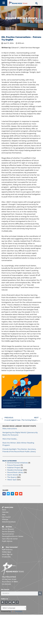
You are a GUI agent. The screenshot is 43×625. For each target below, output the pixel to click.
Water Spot (12, 480)
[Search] (40, 593)
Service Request (8, 529)
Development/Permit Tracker (12, 536)
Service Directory (8, 531)
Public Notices (7, 541)
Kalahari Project (13, 468)
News (4, 510)
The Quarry (11, 477)
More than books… (9, 439)
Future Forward (13, 465)
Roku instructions (9, 429)
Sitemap (5, 519)
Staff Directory (7, 549)
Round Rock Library (15, 472)
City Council (6, 517)
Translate (18, 611)
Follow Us (4, 599)
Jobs (3, 514)
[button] (4, 493)
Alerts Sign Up (7, 554)
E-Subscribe (6, 557)
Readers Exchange (15, 470)
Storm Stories (12, 475)
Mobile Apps (6, 552)
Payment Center (8, 534)
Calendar (5, 512)
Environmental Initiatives (17, 463)
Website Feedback (9, 522)
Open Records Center (10, 539)
